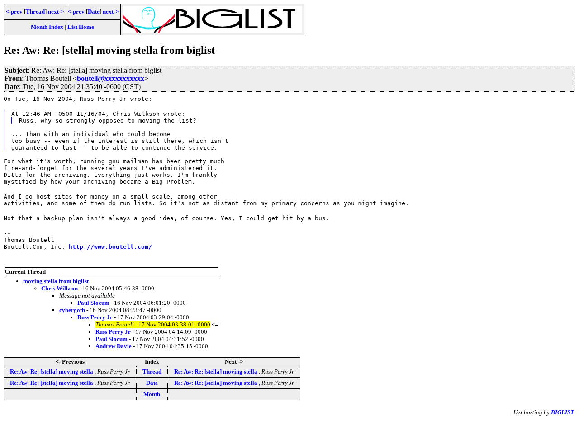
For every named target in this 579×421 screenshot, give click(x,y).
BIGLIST (562, 412)
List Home (80, 27)
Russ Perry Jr (95, 317)
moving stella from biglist (56, 281)
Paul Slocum (93, 302)
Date (94, 11)
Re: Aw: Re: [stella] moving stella (52, 371)
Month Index (47, 27)
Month (151, 394)
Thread (35, 11)
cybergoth (72, 310)
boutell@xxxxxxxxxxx (110, 78)
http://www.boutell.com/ (110, 246)
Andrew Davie (113, 346)
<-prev (14, 11)
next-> (56, 11)
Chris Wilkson (59, 288)
